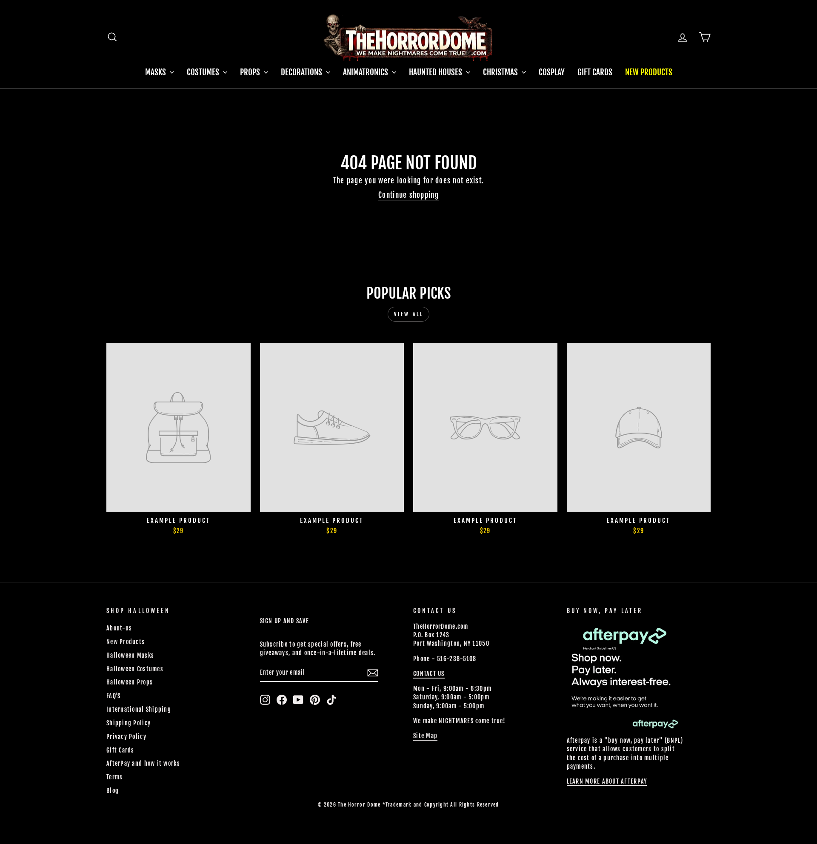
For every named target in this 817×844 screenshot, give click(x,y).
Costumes (204, 72)
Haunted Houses (436, 72)
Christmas (501, 72)
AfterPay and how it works (143, 763)
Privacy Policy (126, 737)
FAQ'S (113, 696)
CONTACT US (429, 674)
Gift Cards (594, 72)
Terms (114, 777)
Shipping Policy (128, 723)
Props (251, 72)
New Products (648, 72)
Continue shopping (408, 195)
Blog (112, 791)
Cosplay (552, 72)
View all (408, 314)
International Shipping (138, 709)
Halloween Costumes (134, 669)
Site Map (425, 736)
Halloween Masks (130, 655)
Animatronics (366, 72)
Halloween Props (129, 682)
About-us (119, 628)
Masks (156, 72)
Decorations (302, 72)
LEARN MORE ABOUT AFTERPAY (607, 781)
